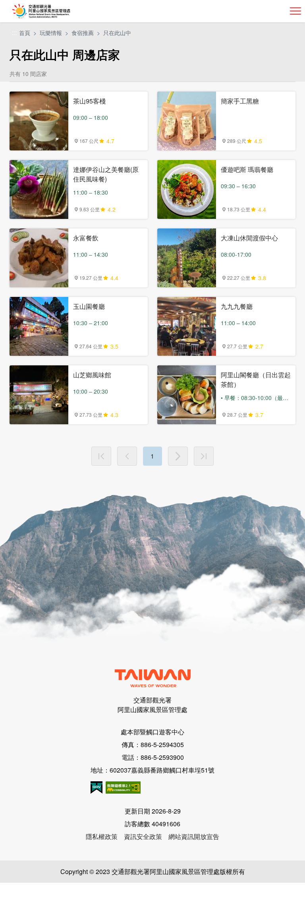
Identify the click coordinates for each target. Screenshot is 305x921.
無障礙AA (123, 787)
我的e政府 (96, 787)
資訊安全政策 (143, 836)
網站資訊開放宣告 (193, 836)
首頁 (24, 33)
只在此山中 (117, 33)
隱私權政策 (102, 836)
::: (14, 33)
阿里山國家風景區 (54, 11)
